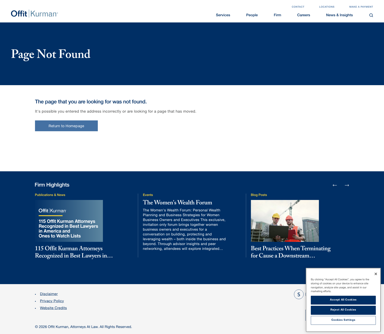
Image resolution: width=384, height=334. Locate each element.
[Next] (347, 185)
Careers (303, 15)
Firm (277, 15)
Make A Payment (361, 7)
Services (223, 15)
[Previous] (335, 186)
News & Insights (339, 15)
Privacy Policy (52, 301)
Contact (298, 7)
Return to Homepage (66, 126)
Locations (327, 7)
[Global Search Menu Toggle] (371, 15)
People (252, 15)
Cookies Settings (343, 320)
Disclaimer (49, 294)
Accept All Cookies (343, 300)
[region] (343, 300)
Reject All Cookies (343, 310)
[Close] (375, 273)
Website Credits (53, 308)
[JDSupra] (299, 294)
